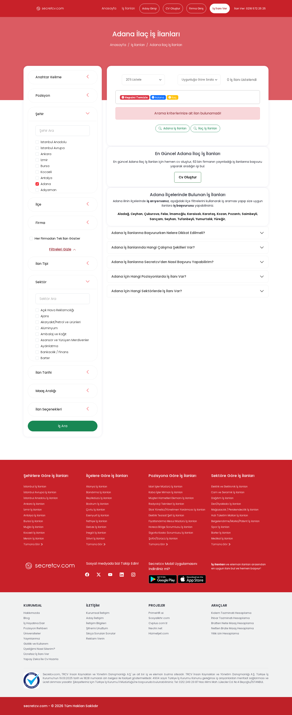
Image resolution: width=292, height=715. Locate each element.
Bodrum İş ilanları (97, 504)
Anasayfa (109, 8)
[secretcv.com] (50, 8)
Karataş (208, 214)
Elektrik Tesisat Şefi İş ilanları (166, 515)
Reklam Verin (95, 639)
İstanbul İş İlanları (35, 486)
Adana (46, 184)
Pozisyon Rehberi (35, 628)
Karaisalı (194, 214)
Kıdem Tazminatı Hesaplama (231, 613)
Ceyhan (137, 214)
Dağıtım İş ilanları (222, 498)
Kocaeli (46, 172)
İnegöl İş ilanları (96, 532)
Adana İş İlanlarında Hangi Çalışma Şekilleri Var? (153, 247)
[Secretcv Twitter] (98, 575)
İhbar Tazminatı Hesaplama (230, 618)
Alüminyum (49, 328)
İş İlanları (128, 8)
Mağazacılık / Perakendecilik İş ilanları (234, 509)
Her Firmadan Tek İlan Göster (57, 238)
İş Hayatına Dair (34, 623)
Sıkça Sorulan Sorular (101, 633)
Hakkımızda (32, 613)
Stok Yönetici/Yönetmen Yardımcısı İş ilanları (177, 509)
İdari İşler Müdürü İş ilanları (165, 486)
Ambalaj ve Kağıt (53, 334)
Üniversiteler (32, 633)
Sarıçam (156, 219)
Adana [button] (159, 97)
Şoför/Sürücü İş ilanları (163, 538)
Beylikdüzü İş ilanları (99, 498)
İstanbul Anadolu (53, 142)
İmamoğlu (178, 214)
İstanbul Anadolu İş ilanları (41, 498)
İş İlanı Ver (219, 8)
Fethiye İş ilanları (96, 521)
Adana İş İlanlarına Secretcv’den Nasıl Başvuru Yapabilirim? (162, 261)
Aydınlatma (49, 346)
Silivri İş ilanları (95, 538)
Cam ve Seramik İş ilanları (227, 492)
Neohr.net (155, 628)
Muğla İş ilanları (33, 527)
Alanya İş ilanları (96, 486)
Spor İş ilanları (220, 527)
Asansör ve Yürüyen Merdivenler (65, 340)
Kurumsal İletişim (97, 613)
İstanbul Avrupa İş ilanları (40, 492)
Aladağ (123, 214)
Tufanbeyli (185, 219)
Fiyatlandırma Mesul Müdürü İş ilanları (173, 521)
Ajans (45, 316)
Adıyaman (48, 190)
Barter (45, 358)
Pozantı (234, 214)
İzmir (44, 160)
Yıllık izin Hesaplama (225, 633)
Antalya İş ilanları (34, 515)
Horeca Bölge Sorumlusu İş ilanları (170, 527)
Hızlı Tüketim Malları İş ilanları (229, 515)
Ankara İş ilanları (34, 504)
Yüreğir (219, 219)
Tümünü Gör (32, 544)
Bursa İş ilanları (33, 521)
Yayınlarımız (32, 639)
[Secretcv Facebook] (87, 575)
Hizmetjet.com (159, 633)
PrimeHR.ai (156, 613)
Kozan (222, 214)
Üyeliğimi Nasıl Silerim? (39, 649)
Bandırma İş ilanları (98, 492)
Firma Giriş (196, 8)
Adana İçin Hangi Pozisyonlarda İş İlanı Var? (148, 276)
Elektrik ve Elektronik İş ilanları (229, 486)
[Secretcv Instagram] (133, 575)
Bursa (45, 166)
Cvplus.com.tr (158, 623)
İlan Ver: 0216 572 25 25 (250, 8)
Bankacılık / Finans (54, 352)
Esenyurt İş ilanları (97, 515)
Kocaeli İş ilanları (34, 532)
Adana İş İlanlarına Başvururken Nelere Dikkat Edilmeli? (158, 232)
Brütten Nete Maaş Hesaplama (232, 623)
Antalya (46, 178)
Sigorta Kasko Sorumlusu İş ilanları (171, 532)
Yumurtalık (204, 219)
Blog (27, 618)
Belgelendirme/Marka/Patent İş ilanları (235, 521)
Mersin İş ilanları (34, 538)
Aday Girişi (149, 8)
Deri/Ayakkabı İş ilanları (226, 504)
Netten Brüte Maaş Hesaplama (232, 628)
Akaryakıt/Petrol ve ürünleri (61, 322)
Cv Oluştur (188, 177)
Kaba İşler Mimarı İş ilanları (166, 492)
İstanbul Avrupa (53, 148)
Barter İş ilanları (221, 532)
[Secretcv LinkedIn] (122, 575)
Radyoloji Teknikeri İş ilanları (166, 504)
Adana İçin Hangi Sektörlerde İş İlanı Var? (146, 291)
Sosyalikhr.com (159, 618)
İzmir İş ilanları (33, 509)
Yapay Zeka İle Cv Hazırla (41, 659)
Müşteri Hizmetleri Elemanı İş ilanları (171, 498)
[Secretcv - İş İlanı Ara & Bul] (163, 579)
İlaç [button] (174, 97)
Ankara (46, 154)
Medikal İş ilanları (222, 538)
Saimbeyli (249, 214)
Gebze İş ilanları (96, 527)
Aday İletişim (95, 618)
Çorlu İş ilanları (95, 509)
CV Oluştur (173, 8)
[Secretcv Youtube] (110, 575)
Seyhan (170, 219)
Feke (164, 214)
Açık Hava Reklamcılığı (57, 310)
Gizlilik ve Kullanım (36, 644)
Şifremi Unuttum (97, 628)
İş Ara (62, 425)
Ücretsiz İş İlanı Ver (36, 654)
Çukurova (151, 214)
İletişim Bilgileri (96, 623)
